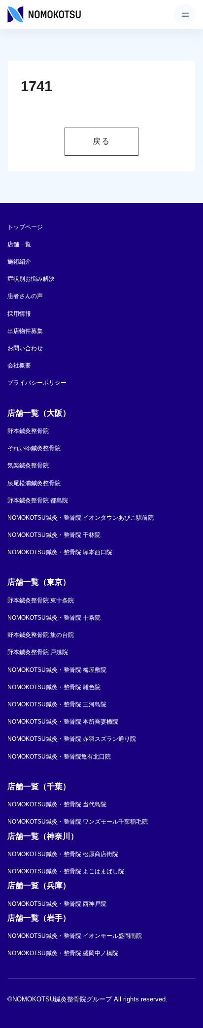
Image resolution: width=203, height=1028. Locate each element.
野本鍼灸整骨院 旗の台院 (40, 634)
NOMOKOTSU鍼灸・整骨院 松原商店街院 (62, 854)
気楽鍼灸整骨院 (28, 465)
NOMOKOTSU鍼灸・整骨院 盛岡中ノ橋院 (62, 953)
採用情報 (19, 313)
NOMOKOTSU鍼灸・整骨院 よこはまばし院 (65, 871)
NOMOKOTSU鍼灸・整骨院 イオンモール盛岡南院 (74, 935)
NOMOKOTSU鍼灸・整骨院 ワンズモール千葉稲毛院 (77, 821)
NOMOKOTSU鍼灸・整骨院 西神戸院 (56, 903)
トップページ (25, 227)
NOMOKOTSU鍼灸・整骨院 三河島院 (56, 704)
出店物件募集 (25, 331)
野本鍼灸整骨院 (28, 431)
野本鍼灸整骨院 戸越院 (37, 652)
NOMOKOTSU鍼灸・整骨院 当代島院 (56, 804)
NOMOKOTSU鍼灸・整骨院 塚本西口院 (59, 552)
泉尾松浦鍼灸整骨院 (34, 483)
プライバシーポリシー (37, 382)
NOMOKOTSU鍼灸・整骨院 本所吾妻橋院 (62, 721)
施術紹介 (19, 261)
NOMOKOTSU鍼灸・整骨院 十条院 (54, 617)
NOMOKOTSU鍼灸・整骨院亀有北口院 (59, 756)
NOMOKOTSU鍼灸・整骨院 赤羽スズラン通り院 (71, 738)
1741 (36, 86)
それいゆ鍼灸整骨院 (34, 448)
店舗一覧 (19, 244)
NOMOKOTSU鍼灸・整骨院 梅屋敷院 (56, 669)
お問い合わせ (25, 348)
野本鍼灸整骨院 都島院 (37, 500)
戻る (101, 141)
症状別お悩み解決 (31, 278)
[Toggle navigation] (185, 14)
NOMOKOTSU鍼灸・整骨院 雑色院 (54, 687)
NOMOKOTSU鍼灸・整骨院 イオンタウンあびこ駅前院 (80, 517)
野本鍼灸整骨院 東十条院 (40, 600)
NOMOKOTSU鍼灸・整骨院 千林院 (54, 534)
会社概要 (19, 365)
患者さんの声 (25, 296)
